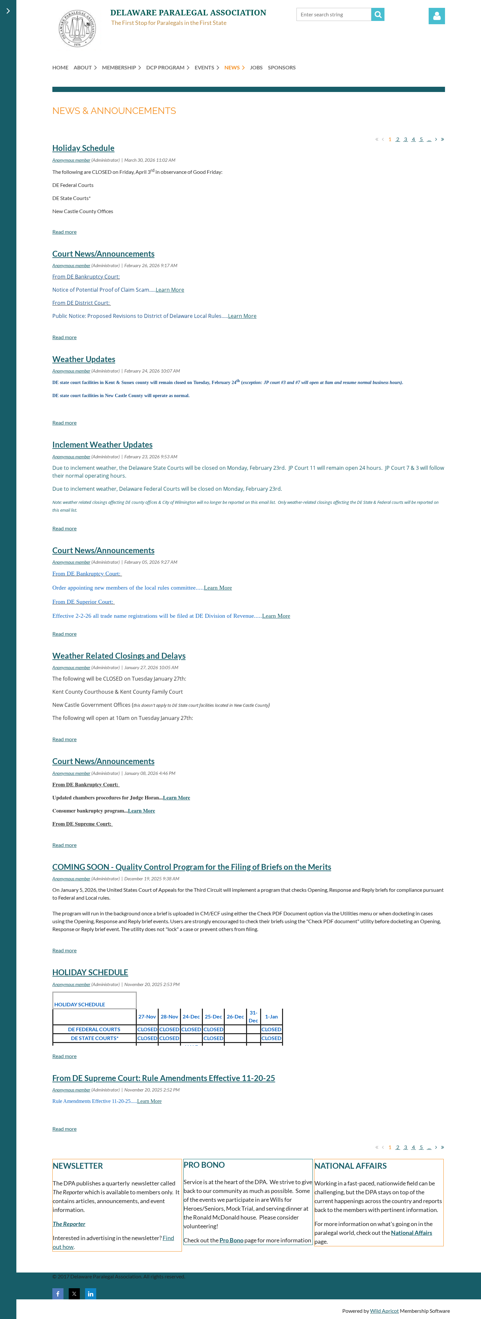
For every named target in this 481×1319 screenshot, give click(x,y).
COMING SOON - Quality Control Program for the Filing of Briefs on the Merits (191, 866)
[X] (74, 1293)
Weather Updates (83, 359)
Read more (64, 232)
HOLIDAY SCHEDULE (90, 972)
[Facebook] (57, 1293)
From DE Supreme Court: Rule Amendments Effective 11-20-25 (163, 1078)
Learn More (170, 289)
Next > (436, 139)
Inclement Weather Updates (102, 444)
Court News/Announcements (103, 253)
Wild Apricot (384, 1311)
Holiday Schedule (83, 148)
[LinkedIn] (90, 1293)
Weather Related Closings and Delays (119, 655)
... (429, 139)
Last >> (442, 139)
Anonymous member (71, 160)
